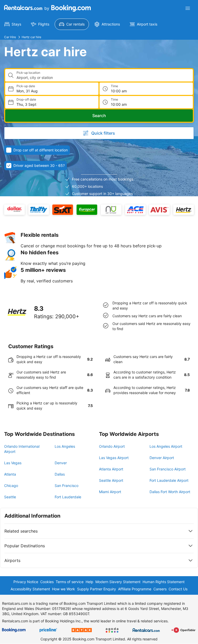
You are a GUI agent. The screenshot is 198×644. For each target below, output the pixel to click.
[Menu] (188, 8)
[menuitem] (13, 24)
